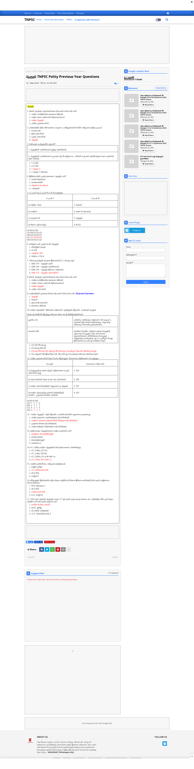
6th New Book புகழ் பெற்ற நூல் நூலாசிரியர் (151, 157)
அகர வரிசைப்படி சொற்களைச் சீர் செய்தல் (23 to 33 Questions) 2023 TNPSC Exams (153, 113)
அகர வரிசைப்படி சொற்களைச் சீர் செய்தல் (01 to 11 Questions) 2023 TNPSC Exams (153, 143)
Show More (161, 88)
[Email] (63, 549)
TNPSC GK (38, 542)
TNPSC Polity (37, 71)
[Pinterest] (57, 549)
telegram (137, 230)
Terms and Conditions (65, 13)
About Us (28, 13)
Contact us (38, 13)
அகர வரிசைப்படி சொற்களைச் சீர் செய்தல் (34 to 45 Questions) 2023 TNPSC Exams (153, 97)
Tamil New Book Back (54, 19)
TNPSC (29, 19)
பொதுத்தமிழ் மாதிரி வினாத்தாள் (87, 19)
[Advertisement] (97, 45)
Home (39, 19)
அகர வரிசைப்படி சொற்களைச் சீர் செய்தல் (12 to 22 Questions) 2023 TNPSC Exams (153, 128)
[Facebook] (41, 549)
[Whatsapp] (52, 549)
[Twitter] (47, 549)
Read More (149, 105)
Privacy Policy (50, 13)
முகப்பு (28, 71)
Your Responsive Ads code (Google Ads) (97, 723)
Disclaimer (80, 13)
